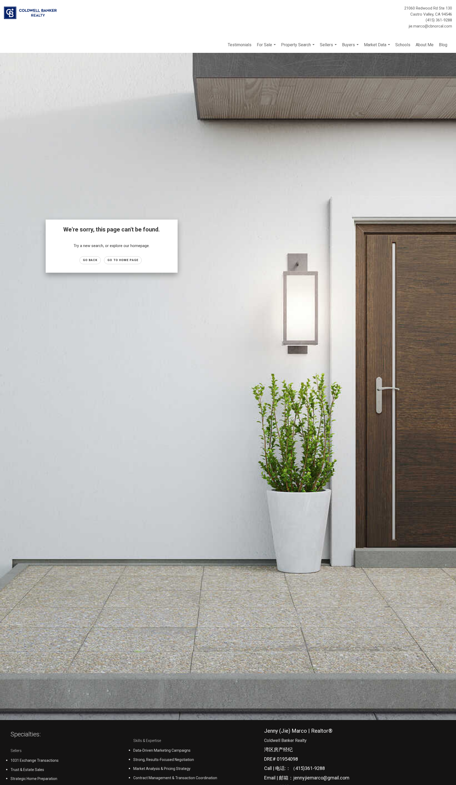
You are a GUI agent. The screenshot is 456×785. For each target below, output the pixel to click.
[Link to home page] (31, 13)
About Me (425, 44)
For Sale (267, 47)
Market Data (377, 47)
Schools (402, 44)
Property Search (298, 47)
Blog (443, 44)
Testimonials (239, 44)
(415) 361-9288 (439, 20)
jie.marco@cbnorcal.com (430, 26)
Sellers (329, 47)
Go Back (90, 260)
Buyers (351, 47)
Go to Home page (122, 260)
